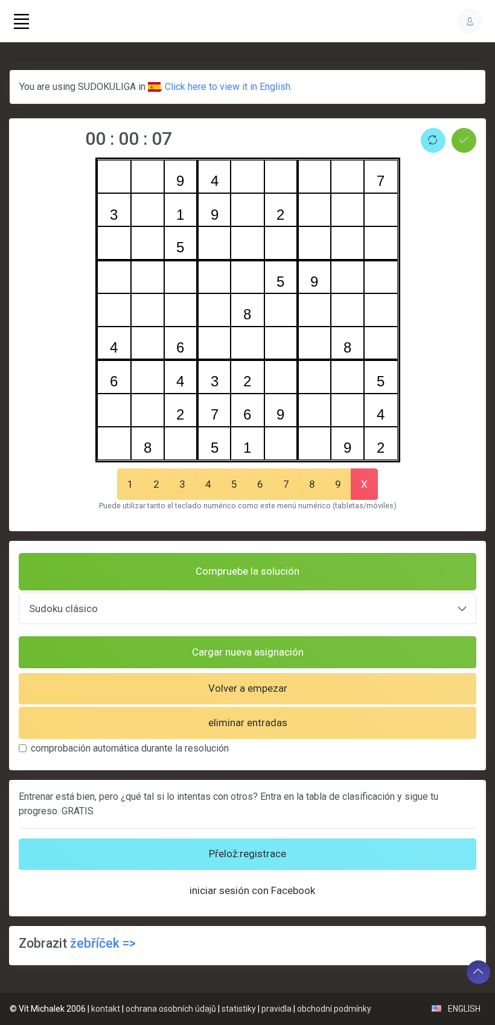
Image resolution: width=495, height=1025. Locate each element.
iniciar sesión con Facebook (252, 890)
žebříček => (103, 943)
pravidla (276, 1009)
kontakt (105, 1009)
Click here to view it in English (227, 86)
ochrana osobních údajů (171, 1009)
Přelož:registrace (247, 854)
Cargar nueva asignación (248, 652)
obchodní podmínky (334, 1009)
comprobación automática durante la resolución (130, 748)
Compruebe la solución (247, 571)
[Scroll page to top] (478, 972)
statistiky (239, 1009)
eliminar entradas (247, 723)
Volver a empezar (247, 688)
